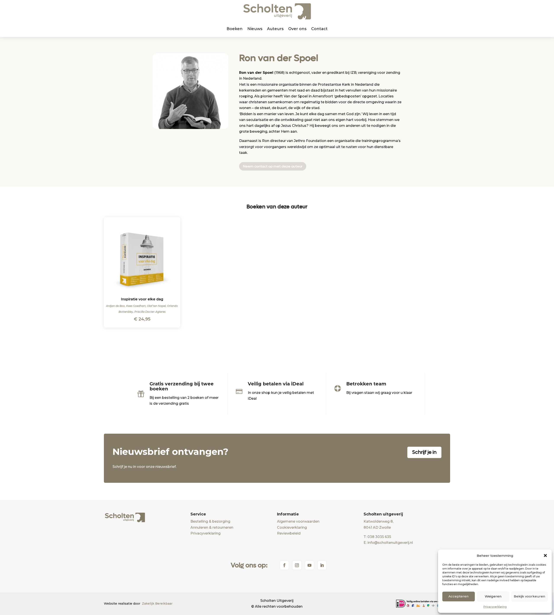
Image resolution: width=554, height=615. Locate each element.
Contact (319, 28)
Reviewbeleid (289, 533)
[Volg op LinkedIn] (322, 565)
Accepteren (458, 596)
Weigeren (493, 596)
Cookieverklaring (292, 527)
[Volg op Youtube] (309, 565)
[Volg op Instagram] (296, 565)
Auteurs (275, 28)
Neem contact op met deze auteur (273, 166)
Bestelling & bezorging (210, 521)
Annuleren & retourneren (211, 527)
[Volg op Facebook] (284, 565)
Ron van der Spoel (278, 58)
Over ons (297, 28)
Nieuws (254, 28)
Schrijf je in (424, 452)
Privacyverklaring (495, 606)
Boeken (235, 28)
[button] (545, 555)
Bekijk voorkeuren (529, 596)
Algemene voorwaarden (298, 521)
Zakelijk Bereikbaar (157, 603)
